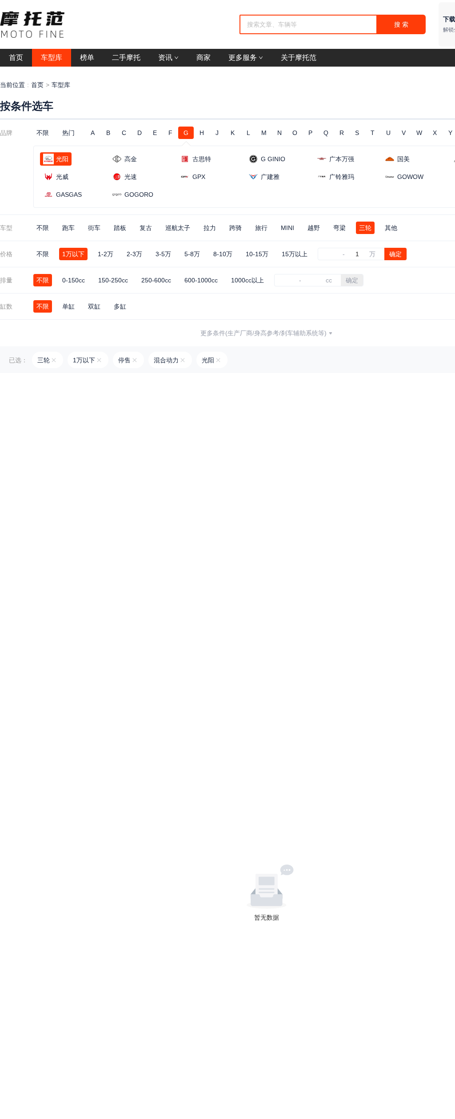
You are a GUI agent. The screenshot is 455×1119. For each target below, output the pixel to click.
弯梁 (339, 227)
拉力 (210, 227)
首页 (37, 84)
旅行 (261, 227)
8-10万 (222, 254)
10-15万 (257, 254)
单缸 (68, 306)
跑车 (68, 227)
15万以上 (294, 254)
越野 (313, 227)
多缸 (120, 306)
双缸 (94, 306)
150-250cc (113, 280)
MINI (287, 227)
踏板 (120, 227)
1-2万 (105, 254)
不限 (42, 132)
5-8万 (192, 254)
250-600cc (156, 280)
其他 (391, 227)
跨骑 (235, 227)
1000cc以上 (247, 280)
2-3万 (134, 254)
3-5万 (163, 254)
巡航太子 (177, 227)
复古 (146, 227)
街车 (94, 227)
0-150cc (73, 280)
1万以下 (73, 254)
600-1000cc (201, 280)
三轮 (365, 227)
